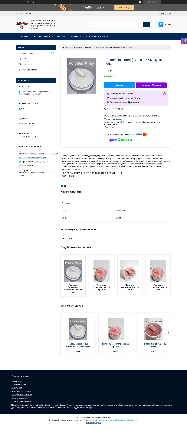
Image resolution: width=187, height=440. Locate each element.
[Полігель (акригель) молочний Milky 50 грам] (73, 268)
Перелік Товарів (41, 36)
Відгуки (22, 64)
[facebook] (62, 186)
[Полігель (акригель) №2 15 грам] (158, 268)
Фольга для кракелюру (21, 401)
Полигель (87, 47)
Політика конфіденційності (127, 420)
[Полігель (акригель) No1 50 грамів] (130, 268)
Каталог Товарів (73, 47)
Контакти (76, 36)
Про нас (61, 36)
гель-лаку (157, 164)
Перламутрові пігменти (21, 391)
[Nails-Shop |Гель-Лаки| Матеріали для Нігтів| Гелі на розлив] (22, 29)
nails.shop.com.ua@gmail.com (34, 158)
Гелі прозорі (16, 381)
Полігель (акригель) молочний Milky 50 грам (73, 288)
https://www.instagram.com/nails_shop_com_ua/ (38, 154)
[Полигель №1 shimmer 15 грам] (153, 326)
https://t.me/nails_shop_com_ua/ (34, 162)
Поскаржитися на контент (106, 420)
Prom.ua (106, 418)
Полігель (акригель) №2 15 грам (158, 287)
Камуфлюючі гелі (18, 384)
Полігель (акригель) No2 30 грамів (102, 287)
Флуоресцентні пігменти (21, 395)
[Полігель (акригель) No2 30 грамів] (101, 268)
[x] (65, 186)
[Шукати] (146, 24)
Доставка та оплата (97, 36)
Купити (119, 85)
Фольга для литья (19, 398)
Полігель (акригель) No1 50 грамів (130, 287)
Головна (23, 36)
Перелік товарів (26, 53)
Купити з (146, 85)
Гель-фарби (16, 388)
